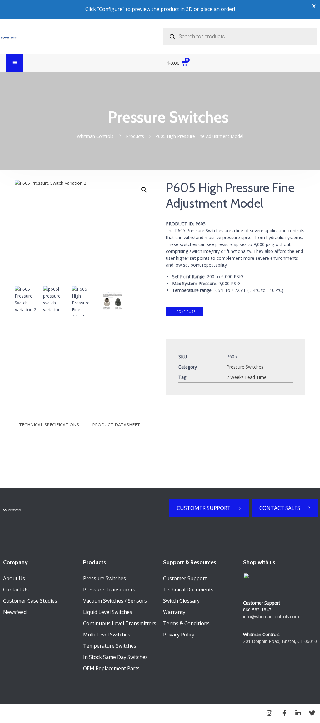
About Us (14, 578)
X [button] (313, 6)
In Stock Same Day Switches (115, 657)
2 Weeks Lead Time (247, 377)
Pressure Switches (245, 367)
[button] (144, 189)
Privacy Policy (178, 634)
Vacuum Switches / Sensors (115, 600)
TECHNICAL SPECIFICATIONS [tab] (49, 425)
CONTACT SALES (279, 507)
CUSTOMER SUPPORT (204, 507)
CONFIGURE (185, 311)
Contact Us (16, 589)
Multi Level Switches (106, 634)
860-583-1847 (257, 610)
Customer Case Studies (30, 600)
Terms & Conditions (186, 623)
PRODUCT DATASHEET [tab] (116, 425)
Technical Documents (188, 589)
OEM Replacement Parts (111, 668)
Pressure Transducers (109, 589)
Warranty (174, 612)
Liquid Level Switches (107, 612)
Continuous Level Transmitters (119, 623)
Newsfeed (15, 612)
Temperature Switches (109, 645)
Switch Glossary (181, 600)
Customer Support (185, 578)
